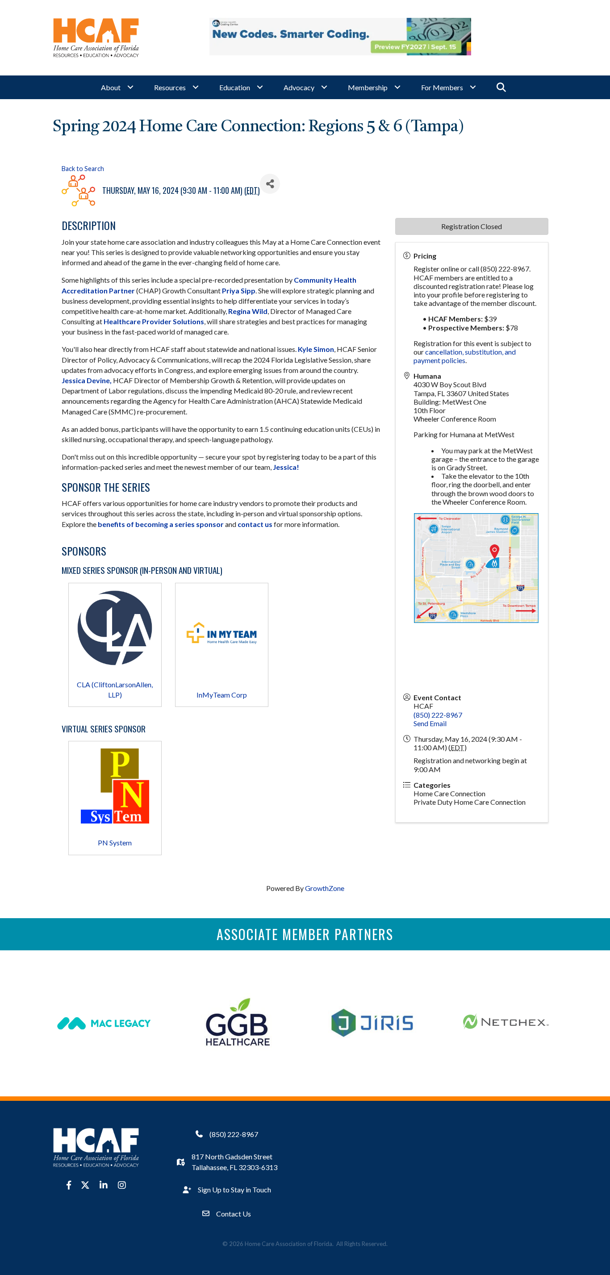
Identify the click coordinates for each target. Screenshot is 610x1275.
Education (234, 87)
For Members (442, 87)
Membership (368, 87)
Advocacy (299, 87)
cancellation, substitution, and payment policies (465, 355)
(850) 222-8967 (438, 715)
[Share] (270, 184)
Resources (170, 87)
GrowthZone (324, 888)
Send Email (430, 723)
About (111, 87)
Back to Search (83, 168)
